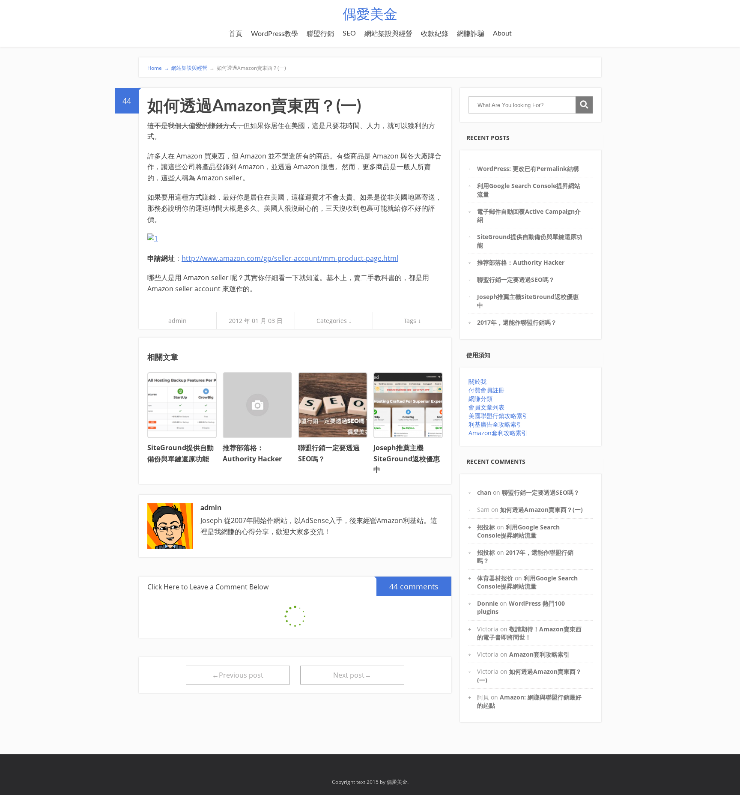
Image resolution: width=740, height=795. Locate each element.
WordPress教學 (274, 33)
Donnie (487, 603)
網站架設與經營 (388, 33)
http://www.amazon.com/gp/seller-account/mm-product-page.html (290, 258)
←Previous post (237, 675)
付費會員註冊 (486, 390)
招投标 (486, 527)
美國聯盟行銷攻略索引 (498, 416)
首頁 (235, 33)
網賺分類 (480, 399)
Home (158, 68)
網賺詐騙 (470, 33)
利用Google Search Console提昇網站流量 (518, 531)
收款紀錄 (434, 33)
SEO (349, 33)
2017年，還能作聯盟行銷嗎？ (517, 322)
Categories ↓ (334, 321)
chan (484, 492)
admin (177, 321)
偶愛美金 (370, 14)
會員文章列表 (486, 407)
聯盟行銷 (320, 33)
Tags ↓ (412, 321)
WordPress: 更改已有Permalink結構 (528, 168)
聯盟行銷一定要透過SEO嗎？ (516, 279)
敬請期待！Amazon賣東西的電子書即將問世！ (529, 633)
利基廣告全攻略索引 (495, 424)
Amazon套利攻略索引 (498, 433)
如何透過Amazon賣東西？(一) (247, 68)
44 (126, 101)
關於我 (477, 381)
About (502, 33)
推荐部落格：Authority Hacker (520, 262)
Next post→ (352, 675)
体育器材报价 (495, 578)
